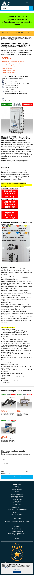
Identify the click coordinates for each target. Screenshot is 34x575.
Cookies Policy (17, 512)
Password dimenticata (17, 489)
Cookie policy (8, 567)
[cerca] (31, 8)
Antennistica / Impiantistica (11, 37)
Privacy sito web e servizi (17, 514)
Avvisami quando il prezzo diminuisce (13, 91)
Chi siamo (17, 491)
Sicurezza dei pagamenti (17, 497)
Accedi (17, 488)
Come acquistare (17, 504)
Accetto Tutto (17, 572)
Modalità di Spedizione (17, 496)
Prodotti (3, 37)
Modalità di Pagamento (17, 494)
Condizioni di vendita (17, 499)
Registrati (17, 486)
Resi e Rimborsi (17, 502)
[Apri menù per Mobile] (31, 4)
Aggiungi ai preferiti (9, 89)
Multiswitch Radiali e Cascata (24, 37)
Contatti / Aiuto (17, 484)
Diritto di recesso (17, 501)
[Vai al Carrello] (26, 4)
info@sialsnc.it (9, 68)
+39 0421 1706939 (11, 70)
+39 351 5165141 (11, 72)
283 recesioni (19, 562)
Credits (17, 538)
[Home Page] (5, 6)
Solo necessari (17, 569)
